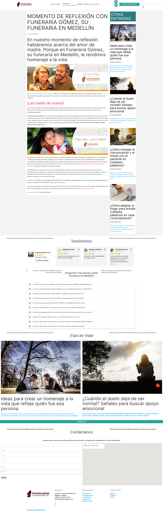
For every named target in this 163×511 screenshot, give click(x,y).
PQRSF (86, 4)
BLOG (90, 4)
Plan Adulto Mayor (87, 495)
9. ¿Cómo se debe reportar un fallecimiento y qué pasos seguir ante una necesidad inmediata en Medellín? (61, 322)
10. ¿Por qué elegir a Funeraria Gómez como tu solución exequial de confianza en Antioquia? (57, 326)
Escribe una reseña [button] (42, 260)
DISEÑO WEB (40, 510)
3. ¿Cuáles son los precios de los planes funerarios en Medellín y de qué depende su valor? (56, 294)
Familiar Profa (86, 499)
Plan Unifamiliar (87, 497)
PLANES (58, 4)
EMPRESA (80, 4)
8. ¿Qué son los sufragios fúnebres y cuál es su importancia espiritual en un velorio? (54, 317)
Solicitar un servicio (129, 4)
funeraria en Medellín (47, 93)
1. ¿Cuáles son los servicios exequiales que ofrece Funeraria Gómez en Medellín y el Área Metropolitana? (60, 284)
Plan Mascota (86, 493)
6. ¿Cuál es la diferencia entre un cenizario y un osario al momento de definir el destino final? (57, 308)
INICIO (53, 4)
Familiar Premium (87, 501)
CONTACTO (96, 4)
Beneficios (113, 495)
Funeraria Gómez (34, 93)
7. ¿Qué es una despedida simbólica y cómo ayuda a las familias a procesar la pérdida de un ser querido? (60, 312)
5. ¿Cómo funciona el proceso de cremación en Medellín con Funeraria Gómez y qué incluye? (57, 303)
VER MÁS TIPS (81, 421)
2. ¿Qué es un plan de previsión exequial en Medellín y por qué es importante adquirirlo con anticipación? (60, 289)
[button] (133, 256)
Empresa (112, 493)
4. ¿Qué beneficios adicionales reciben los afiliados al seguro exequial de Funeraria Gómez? (56, 298)
